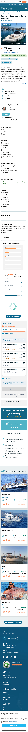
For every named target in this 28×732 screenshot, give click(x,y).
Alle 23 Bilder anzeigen (18, 43)
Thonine (5, 206)
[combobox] (24, 712)
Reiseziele (5, 692)
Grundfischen (6, 217)
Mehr (22, 83)
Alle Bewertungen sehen (11, 52)
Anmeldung (5, 682)
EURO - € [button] (21, 4)
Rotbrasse (5, 208)
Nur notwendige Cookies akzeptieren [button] (14, 729)
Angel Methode (6, 697)
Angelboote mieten (4, 11)
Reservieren (14, 389)
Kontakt (11, 4)
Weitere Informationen (14, 721)
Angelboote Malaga (20, 11)
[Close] (26, 2)
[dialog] (14, 721)
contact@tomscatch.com (12, 652)
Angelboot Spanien (12, 11)
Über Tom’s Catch (7, 675)
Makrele (5, 195)
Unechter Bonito (7, 202)
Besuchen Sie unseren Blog (9, 677)
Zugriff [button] (15, 4)
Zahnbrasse (6, 197)
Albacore (5, 192)
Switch (24, 1)
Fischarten (5, 699)
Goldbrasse (6, 204)
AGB (4, 709)
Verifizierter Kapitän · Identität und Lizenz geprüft (13, 55)
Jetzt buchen (21, 504)
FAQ (4, 707)
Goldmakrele (6, 199)
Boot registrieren (7, 684)
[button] (26, 5)
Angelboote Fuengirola (6, 13)
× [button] (26, 712)
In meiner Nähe (6, 695)
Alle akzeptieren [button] (14, 725)
